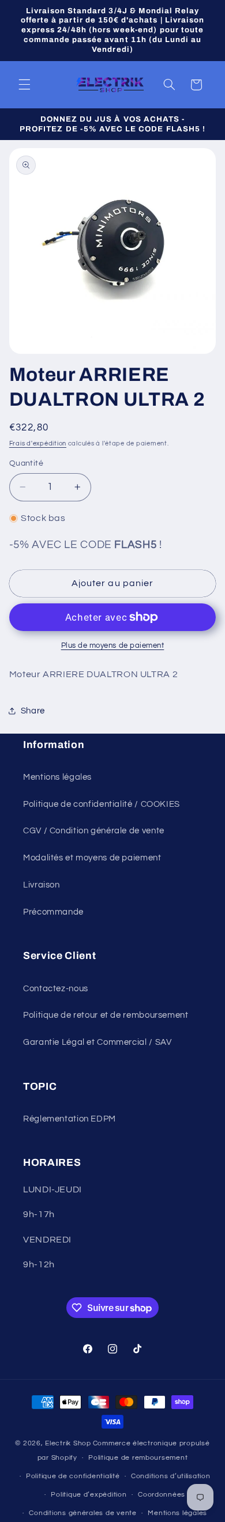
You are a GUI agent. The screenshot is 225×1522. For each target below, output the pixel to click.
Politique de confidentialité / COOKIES (101, 804)
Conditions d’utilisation (171, 1476)
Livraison (41, 885)
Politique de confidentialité (73, 1476)
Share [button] (33, 711)
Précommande (53, 912)
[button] (24, 84)
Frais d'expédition (37, 443)
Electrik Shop (68, 1443)
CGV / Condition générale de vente (93, 830)
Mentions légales (57, 777)
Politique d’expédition (88, 1494)
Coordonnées (161, 1494)
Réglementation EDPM (69, 1119)
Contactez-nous (55, 988)
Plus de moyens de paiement (112, 645)
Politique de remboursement (137, 1458)
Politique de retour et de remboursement (106, 1015)
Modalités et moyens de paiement (92, 857)
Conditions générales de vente (82, 1513)
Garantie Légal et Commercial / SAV (97, 1042)
